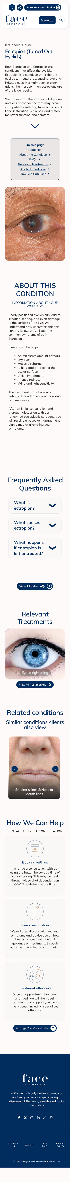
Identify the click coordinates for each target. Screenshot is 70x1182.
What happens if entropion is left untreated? (29, 548)
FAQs (33, 159)
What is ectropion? (24, 505)
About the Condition (33, 155)
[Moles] (34, 738)
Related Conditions (33, 169)
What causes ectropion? (27, 525)
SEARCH (29, 1144)
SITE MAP (44, 1144)
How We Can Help (33, 174)
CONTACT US (13, 1144)
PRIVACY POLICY (60, 1144)
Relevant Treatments (33, 164)
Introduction (33, 150)
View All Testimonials (32, 684)
